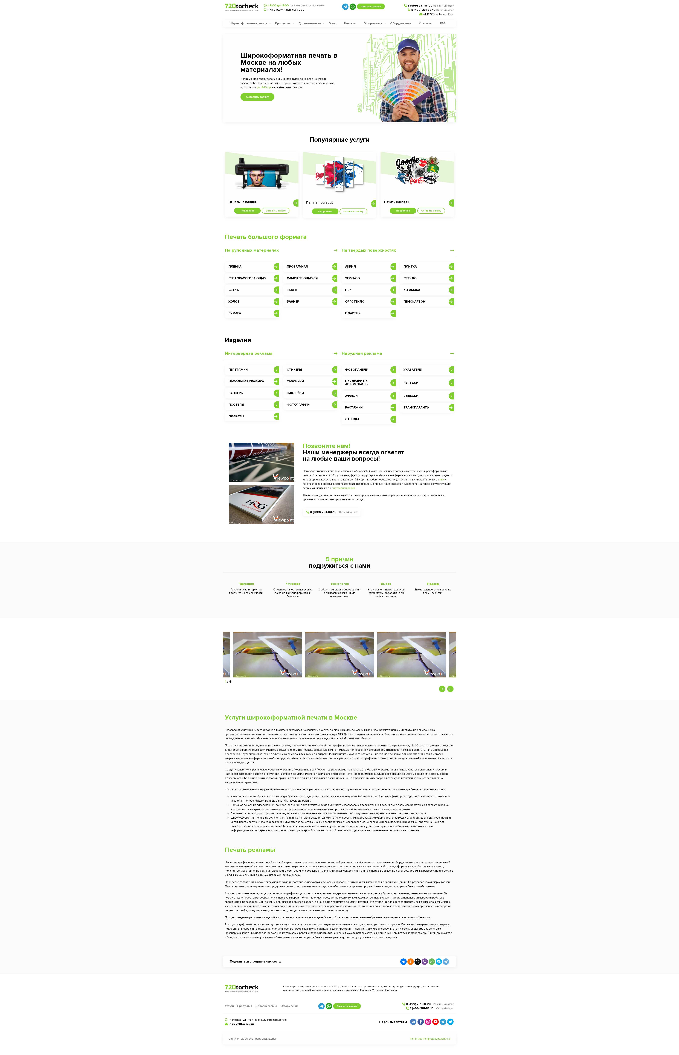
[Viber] (425, 961)
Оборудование (400, 23)
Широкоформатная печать (248, 23)
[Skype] (439, 961)
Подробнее (247, 210)
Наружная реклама (362, 353)
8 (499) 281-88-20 (420, 5)
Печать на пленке (242, 202)
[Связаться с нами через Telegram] (345, 7)
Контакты (425, 23)
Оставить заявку (257, 97)
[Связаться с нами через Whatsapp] (353, 7)
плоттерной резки (343, 488)
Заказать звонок (371, 6)
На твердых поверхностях (369, 250)
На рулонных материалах (252, 250)
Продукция (283, 23)
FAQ (443, 23)
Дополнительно (309, 23)
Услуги (229, 1006)
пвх (442, 479)
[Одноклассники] (410, 961)
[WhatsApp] (432, 961)
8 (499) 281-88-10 (423, 10)
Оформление (373, 23)
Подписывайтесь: (393, 1022)
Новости (350, 23)
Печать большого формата (266, 237)
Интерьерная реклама (248, 353)
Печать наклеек (396, 202)
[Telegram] (446, 961)
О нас (332, 23)
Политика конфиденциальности (430, 1038)
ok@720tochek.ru (435, 14)
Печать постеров (319, 202)
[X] (417, 961)
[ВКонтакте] (403, 961)
